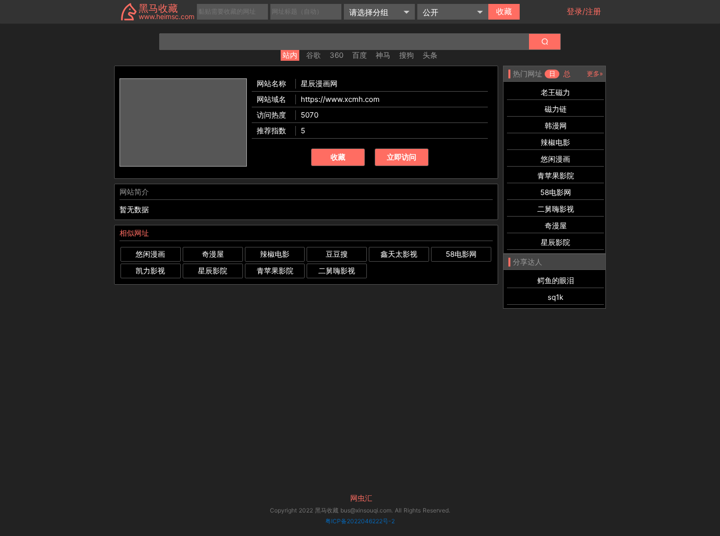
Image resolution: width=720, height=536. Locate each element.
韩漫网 (556, 125)
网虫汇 (361, 498)
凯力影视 (150, 270)
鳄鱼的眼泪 (555, 280)
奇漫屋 (213, 254)
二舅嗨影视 (336, 270)
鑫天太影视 (399, 254)
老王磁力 (555, 92)
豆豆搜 (337, 254)
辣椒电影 (274, 254)
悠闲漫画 (150, 254)
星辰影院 (212, 270)
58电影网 (461, 254)
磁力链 (556, 109)
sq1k (555, 297)
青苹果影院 (275, 270)
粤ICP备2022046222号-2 (360, 521)
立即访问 (401, 157)
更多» (595, 73)
